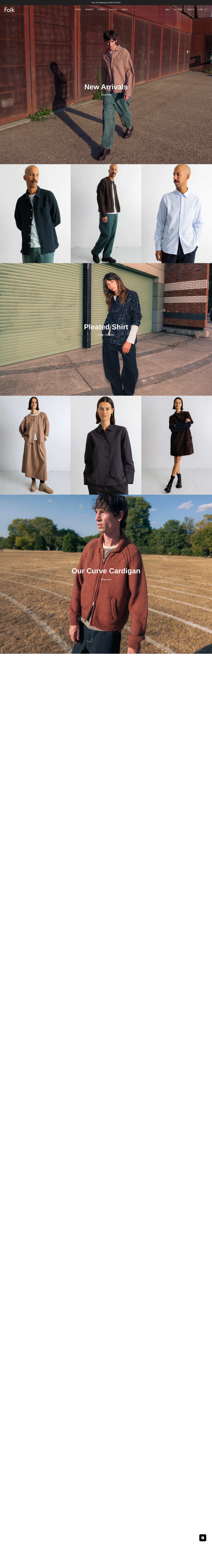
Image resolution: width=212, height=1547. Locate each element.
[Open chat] (202, 1537)
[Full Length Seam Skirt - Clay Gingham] (35, 445)
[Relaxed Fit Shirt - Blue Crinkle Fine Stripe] (176, 213)
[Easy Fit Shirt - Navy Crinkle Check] (35, 213)
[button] (78, 10)
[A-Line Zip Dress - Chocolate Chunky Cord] (176, 445)
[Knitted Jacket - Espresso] (106, 213)
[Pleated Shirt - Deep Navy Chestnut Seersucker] (106, 445)
